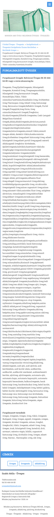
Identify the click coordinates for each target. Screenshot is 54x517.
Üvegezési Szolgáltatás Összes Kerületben (19, 47)
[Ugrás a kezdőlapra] (27, 17)
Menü (49, 4)
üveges (12, 463)
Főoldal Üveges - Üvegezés (13, 44)
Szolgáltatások (32, 44)
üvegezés (25, 463)
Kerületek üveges (10, 50)
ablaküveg (40, 463)
